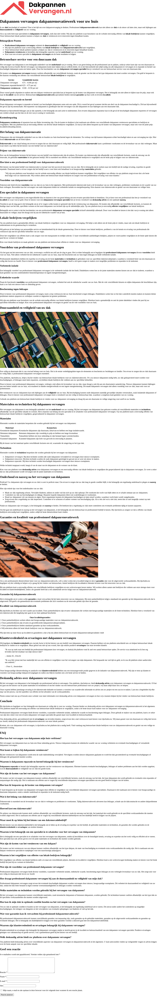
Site (1, 986)
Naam (3, 977)
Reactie (3, 972)
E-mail (3, 981)
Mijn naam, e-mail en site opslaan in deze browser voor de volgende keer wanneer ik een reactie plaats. (43, 990)
